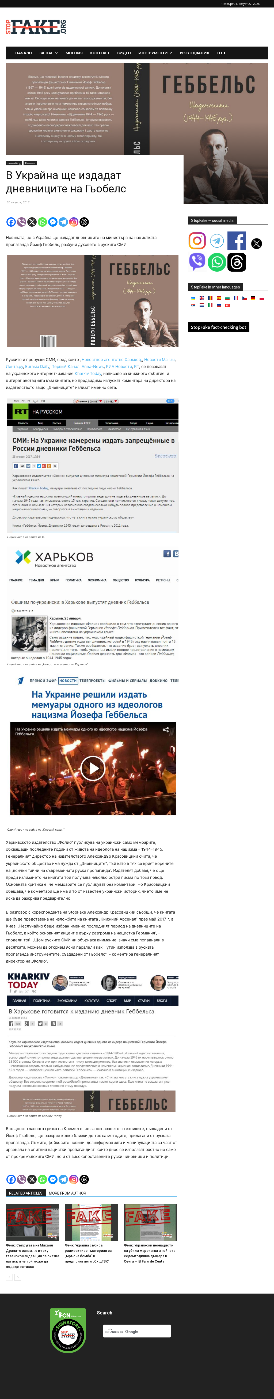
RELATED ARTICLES (26, 1193)
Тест (221, 52)
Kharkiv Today (88, 373)
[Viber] (21, 222)
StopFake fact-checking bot (218, 327)
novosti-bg (14, 163)
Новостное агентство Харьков (111, 359)
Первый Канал (65, 366)
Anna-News (93, 366)
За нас (46, 52)
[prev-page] (9, 1277)
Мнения (74, 52)
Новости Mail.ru (159, 359)
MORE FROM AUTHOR (67, 1193)
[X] (32, 222)
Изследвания (194, 52)
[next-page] (17, 1277)
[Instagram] (73, 222)
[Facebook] (11, 222)
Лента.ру (14, 366)
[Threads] (84, 222)
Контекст (100, 52)
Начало (23, 52)
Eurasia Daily (37, 366)
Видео (124, 52)
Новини (30, 163)
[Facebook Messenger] (53, 222)
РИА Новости (119, 366)
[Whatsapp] (42, 222)
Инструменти (153, 52)
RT (136, 366)
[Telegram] (63, 222)
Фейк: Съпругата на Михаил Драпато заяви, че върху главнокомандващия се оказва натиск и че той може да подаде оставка (32, 1256)
